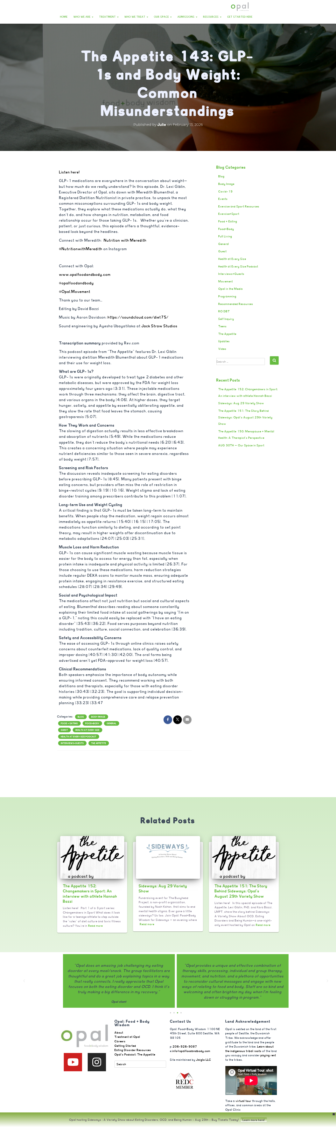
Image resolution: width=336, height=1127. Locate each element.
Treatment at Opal (127, 1037)
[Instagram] (97, 1062)
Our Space (162, 16)
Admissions (186, 16)
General (111, 723)
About (119, 1032)
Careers (120, 1041)
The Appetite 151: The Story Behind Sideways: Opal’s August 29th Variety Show (245, 417)
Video (222, 349)
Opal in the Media (230, 289)
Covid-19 (225, 191)
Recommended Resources (235, 304)
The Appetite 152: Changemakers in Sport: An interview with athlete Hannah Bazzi (90, 894)
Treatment (108, 16)
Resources (211, 16)
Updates (224, 341)
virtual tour (243, 1101)
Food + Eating (69, 723)
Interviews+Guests (72, 743)
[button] (92, 16)
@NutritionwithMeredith (80, 248)
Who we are (82, 16)
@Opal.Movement (74, 291)
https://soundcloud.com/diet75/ (138, 317)
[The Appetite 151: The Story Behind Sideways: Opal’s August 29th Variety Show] (244, 857)
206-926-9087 (184, 1046)
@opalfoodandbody (76, 283)
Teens (222, 326)
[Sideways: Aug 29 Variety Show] (168, 857)
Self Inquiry (226, 319)
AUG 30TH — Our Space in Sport (241, 445)
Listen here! (69, 172)
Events (223, 199)
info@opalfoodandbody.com (191, 1051)
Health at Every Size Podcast (78, 736)
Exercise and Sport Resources (238, 206)
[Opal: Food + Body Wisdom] (240, 7)
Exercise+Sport (228, 214)
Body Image (98, 716)
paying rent (268, 1055)
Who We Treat (135, 16)
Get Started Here (240, 16)
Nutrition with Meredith (125, 240)
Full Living (225, 236)
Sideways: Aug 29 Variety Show (241, 403)
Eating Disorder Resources (133, 1050)
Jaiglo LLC (203, 1060)
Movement (225, 281)
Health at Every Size (87, 730)
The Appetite (98, 743)
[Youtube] (73, 1062)
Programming (227, 296)
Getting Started (125, 1046)
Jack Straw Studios (160, 326)
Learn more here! (254, 1120)
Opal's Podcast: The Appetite (135, 1054)
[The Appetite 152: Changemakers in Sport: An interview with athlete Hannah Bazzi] (92, 857)
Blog (81, 716)
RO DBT (224, 311)
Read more (95, 926)
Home (64, 16)
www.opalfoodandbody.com (85, 274)
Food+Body (92, 723)
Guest (64, 730)
